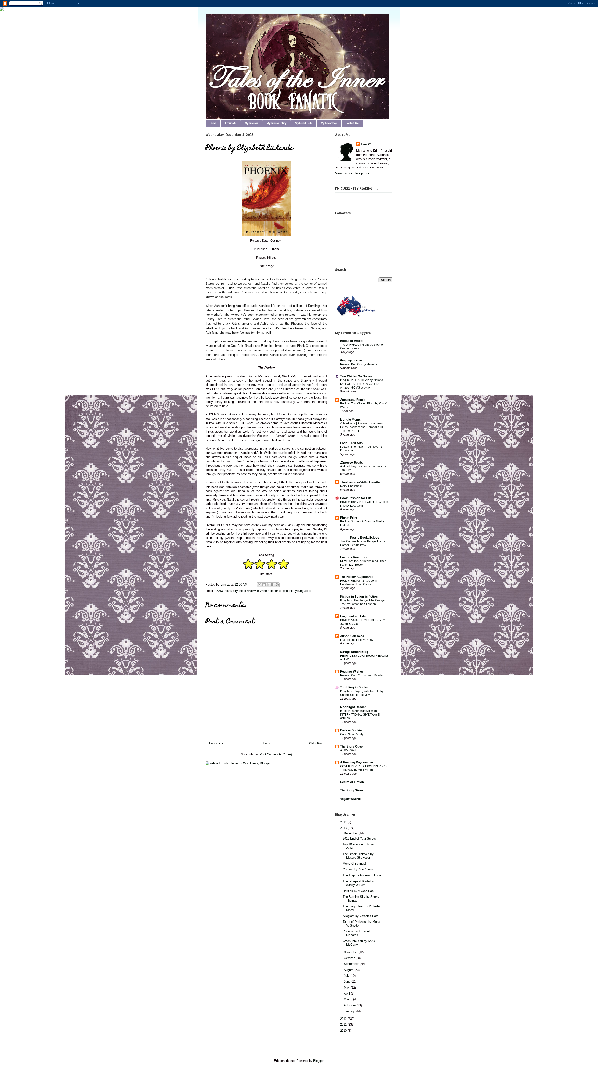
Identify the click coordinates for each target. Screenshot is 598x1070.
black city (231, 591)
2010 (344, 1030)
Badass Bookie (351, 730)
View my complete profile (352, 173)
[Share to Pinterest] (277, 584)
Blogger (318, 1061)
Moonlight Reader (353, 707)
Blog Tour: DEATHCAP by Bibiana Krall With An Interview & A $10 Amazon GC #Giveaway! (361, 384)
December (351, 833)
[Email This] (259, 584)
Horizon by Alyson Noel (358, 891)
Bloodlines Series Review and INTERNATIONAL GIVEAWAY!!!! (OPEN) (360, 714)
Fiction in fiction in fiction (359, 596)
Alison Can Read (352, 636)
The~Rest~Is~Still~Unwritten (360, 482)
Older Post (316, 743)
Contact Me (352, 123)
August (349, 970)
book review (247, 591)
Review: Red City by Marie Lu (359, 364)
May (347, 987)
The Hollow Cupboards (356, 577)
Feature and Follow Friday (356, 639)
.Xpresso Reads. (352, 462)
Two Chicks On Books (356, 376)
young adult (303, 591)
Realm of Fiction (352, 782)
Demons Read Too (353, 557)
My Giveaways (329, 123)
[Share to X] (268, 584)
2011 (344, 1024)
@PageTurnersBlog (354, 652)
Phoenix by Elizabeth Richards (357, 933)
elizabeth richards (269, 591)
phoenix (288, 591)
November (351, 952)
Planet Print (348, 517)
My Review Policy (276, 123)
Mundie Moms (350, 419)
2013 (219, 591)
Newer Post (217, 743)
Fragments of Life (353, 616)
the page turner (351, 360)
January (350, 1011)
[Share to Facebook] (273, 584)
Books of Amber (351, 341)
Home (213, 123)
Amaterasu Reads (352, 399)
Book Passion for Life (355, 498)
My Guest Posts (303, 123)
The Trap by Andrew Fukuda (362, 875)
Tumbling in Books (354, 687)
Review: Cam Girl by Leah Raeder (362, 675)
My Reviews (251, 123)
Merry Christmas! (351, 486)
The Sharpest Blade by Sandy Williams (358, 883)
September (352, 964)
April (347, 993)
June (347, 981)
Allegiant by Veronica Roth (360, 916)
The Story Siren (351, 790)
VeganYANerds (350, 799)
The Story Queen (352, 746)
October (350, 958)
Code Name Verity (351, 734)
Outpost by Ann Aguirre (358, 869)
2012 (344, 1018)
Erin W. (366, 144)
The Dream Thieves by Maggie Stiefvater (358, 855)
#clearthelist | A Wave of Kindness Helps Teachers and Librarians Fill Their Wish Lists (362, 427)
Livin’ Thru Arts (351, 443)
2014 (344, 822)
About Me (230, 123)
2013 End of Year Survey (360, 838)
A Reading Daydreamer (356, 762)
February (350, 1005)
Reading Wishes (351, 671)
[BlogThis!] (264, 584)
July (347, 975)
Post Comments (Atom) (276, 754)
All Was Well (348, 750)
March (348, 999)
